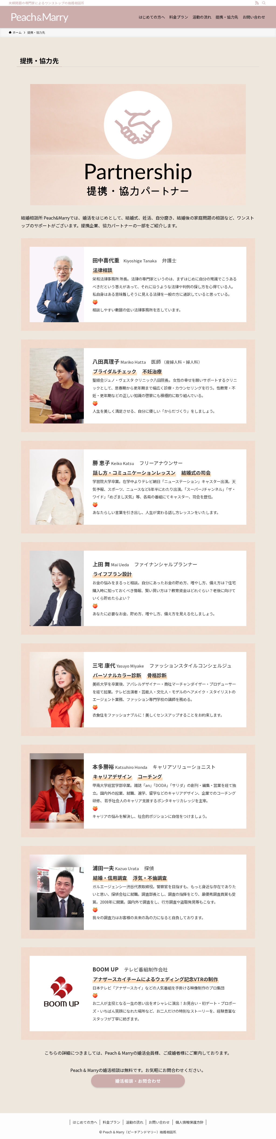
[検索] (263, 3)
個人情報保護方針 (189, 1122)
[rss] (256, 3)
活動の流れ (134, 1122)
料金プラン (111, 1122)
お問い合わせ (159, 1122)
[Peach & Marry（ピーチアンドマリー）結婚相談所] (40, 17)
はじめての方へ (85, 1122)
